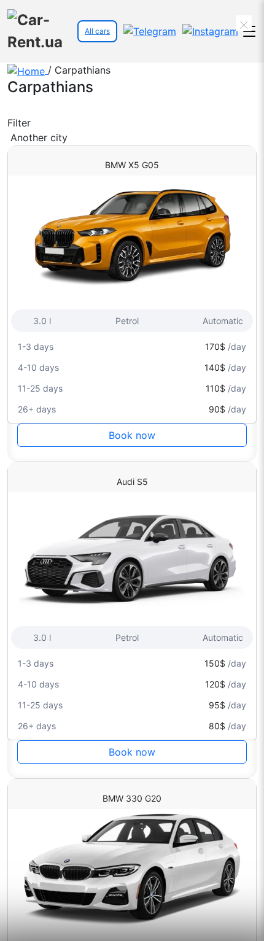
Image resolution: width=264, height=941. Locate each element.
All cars (97, 31)
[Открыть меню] (249, 31)
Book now (132, 435)
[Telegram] (149, 31)
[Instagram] (210, 31)
